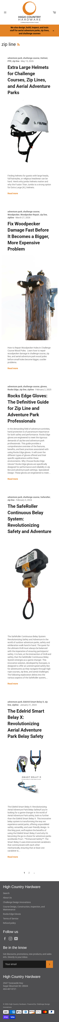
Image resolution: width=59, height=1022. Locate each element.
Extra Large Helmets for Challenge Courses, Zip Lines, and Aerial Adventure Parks (29, 80)
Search (6, 893)
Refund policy (9, 923)
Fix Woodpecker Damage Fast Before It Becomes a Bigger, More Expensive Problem (28, 236)
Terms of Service (10, 918)
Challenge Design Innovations (17, 902)
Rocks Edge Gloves (12, 914)
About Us (7, 897)
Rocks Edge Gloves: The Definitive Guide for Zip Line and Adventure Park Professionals (28, 408)
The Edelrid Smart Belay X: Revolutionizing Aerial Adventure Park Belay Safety (26, 723)
